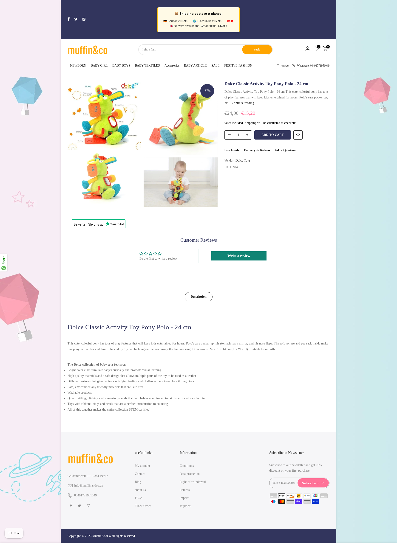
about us (140, 490)
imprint (184, 498)
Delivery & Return (257, 150)
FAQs (138, 498)
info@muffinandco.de (88, 485)
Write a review (238, 256)
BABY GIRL (99, 65)
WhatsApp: (312, 65)
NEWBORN (78, 65)
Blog (138, 482)
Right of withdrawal (193, 482)
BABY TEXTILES (147, 65)
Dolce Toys (242, 160)
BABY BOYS (121, 65)
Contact (140, 474)
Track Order (143, 506)
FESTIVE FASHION (238, 65)
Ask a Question (285, 150)
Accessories (171, 65)
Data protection (190, 474)
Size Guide (231, 150)
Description (199, 296)
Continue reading (242, 103)
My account (142, 465)
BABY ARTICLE (195, 65)
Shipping (250, 123)
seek (257, 49)
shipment (185, 506)
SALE (215, 65)
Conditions (187, 465)
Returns (185, 490)
